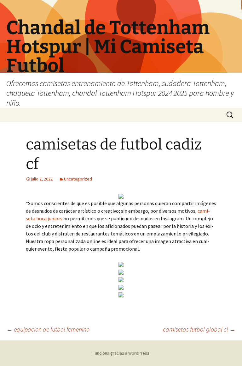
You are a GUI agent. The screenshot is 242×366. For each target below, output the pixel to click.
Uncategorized (78, 179)
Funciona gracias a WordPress (121, 353)
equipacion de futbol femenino (47, 329)
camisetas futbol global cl (199, 329)
